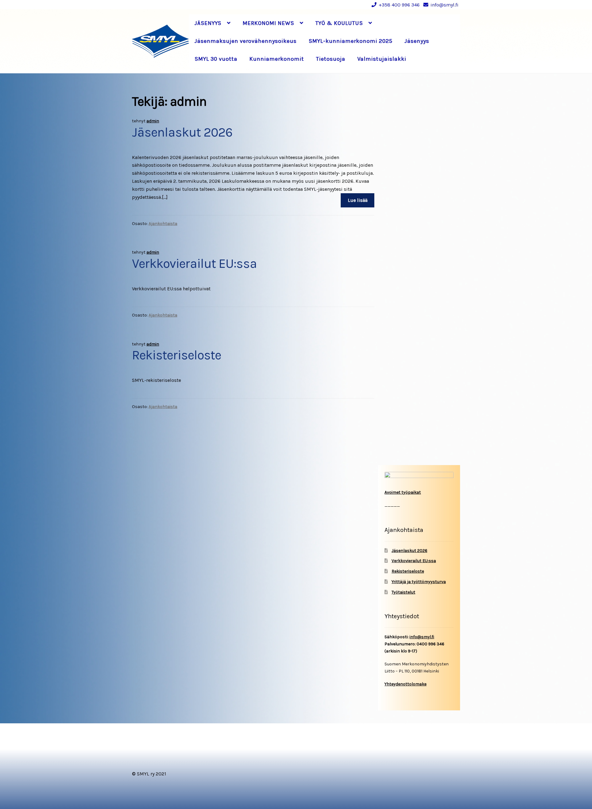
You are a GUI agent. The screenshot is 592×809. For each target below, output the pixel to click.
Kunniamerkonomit (276, 58)
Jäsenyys (417, 41)
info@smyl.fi (444, 5)
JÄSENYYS (208, 23)
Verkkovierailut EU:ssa (194, 263)
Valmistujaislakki (381, 58)
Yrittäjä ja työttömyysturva (419, 581)
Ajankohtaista (163, 223)
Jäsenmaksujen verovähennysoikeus (246, 41)
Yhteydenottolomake (405, 684)
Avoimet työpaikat (402, 492)
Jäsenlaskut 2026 (182, 132)
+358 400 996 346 (399, 5)
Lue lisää (358, 200)
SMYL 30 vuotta (216, 58)
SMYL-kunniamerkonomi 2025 (351, 41)
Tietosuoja (330, 58)
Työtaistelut (403, 592)
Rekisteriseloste (176, 355)
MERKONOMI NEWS (268, 23)
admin (152, 121)
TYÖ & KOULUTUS (339, 23)
